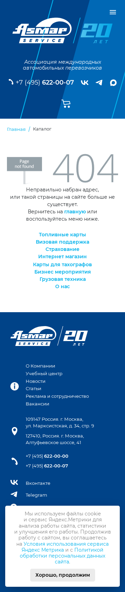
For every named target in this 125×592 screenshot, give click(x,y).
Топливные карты (62, 234)
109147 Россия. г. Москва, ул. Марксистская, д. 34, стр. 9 (60, 422)
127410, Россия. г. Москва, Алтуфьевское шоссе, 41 (55, 439)
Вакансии (37, 403)
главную (75, 211)
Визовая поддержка (62, 242)
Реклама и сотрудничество (57, 396)
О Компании (40, 366)
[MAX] (113, 82)
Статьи (33, 388)
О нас (62, 286)
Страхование (62, 249)
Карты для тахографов (62, 264)
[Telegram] (99, 82)
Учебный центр (44, 373)
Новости (35, 381)
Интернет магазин (62, 256)
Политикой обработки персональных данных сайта (62, 556)
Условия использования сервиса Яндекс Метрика (65, 547)
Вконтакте (38, 483)
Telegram (36, 495)
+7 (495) (45, 82)
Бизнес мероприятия (62, 272)
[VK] (85, 82)
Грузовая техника (63, 279)
